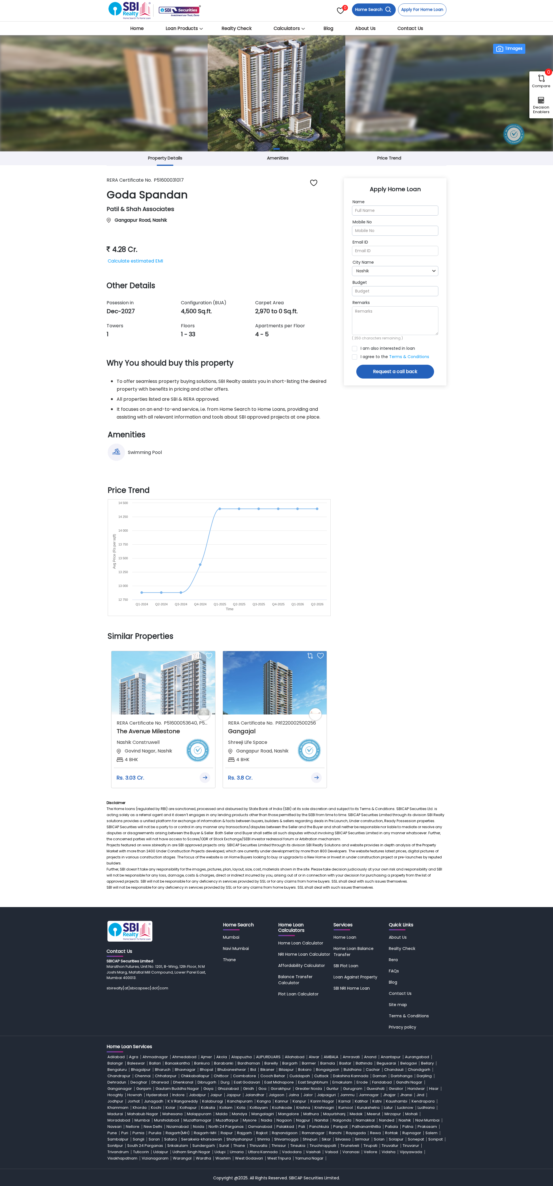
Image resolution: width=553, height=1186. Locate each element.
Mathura (311, 1114)
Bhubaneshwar (231, 1069)
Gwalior (396, 1088)
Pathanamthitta (366, 1126)
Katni (377, 1101)
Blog (328, 28)
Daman (380, 1076)
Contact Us (410, 28)
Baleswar (136, 1063)
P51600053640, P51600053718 (186, 723)
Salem (431, 1133)
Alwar (314, 1057)
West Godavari (249, 1158)
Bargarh (290, 1063)
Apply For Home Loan (422, 9)
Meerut (373, 1114)
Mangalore (288, 1114)
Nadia (266, 1120)
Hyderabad (157, 1095)
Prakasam (427, 1126)
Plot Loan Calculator (298, 994)
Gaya (208, 1088)
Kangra (264, 1101)
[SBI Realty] (129, 9)
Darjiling (424, 1076)
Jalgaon (276, 1095)
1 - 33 (188, 334)
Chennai (143, 1076)
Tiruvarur (411, 1145)
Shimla (263, 1139)
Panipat (340, 1126)
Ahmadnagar (155, 1057)
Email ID (360, 242)
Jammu (347, 1095)
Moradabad (118, 1120)
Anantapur (391, 1057)
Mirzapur (393, 1114)
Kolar (170, 1107)
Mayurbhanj (334, 1114)
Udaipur (160, 1152)
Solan (379, 1139)
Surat (224, 1145)
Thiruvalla (258, 1145)
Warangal (182, 1158)
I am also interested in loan (388, 348)
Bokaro (305, 1069)
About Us (365, 28)
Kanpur (299, 1101)
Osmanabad (260, 1126)
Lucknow (405, 1107)
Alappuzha (241, 1057)
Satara (170, 1139)
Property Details (165, 158)
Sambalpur (117, 1139)
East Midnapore (279, 1082)
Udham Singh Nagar (191, 1152)
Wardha (203, 1158)
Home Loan (345, 937)
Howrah (134, 1095)
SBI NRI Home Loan (352, 988)
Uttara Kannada (263, 1152)
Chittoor (221, 1076)
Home (137, 28)
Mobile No (362, 222)
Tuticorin (141, 1152)
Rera (393, 960)
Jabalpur (197, 1095)
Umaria (237, 1152)
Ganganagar (119, 1088)
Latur (388, 1107)
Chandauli (394, 1069)
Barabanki (223, 1063)
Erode (362, 1082)
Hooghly (115, 1095)
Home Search (369, 9)
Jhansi (406, 1095)
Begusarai (386, 1063)
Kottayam (259, 1107)
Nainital (321, 1120)
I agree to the (395, 357)
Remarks (361, 302)
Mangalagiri (262, 1114)
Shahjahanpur (239, 1139)
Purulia (155, 1133)
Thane (229, 960)
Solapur (396, 1139)
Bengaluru (117, 1069)
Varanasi (350, 1152)
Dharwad (160, 1082)
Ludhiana (426, 1107)
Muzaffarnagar (197, 1120)
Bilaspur (286, 1069)
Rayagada (356, 1133)
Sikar (326, 1139)
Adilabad (116, 1057)
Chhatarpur (166, 1076)
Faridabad (382, 1082)
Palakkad (285, 1126)
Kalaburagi (212, 1101)
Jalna (294, 1095)
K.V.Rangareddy (183, 1101)
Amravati (351, 1057)
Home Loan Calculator (300, 943)
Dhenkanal (183, 1082)
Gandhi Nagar (409, 1082)
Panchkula (319, 1126)
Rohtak (391, 1133)
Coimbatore (244, 1076)
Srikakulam (177, 1145)
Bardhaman (249, 1063)
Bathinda (364, 1063)
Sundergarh (203, 1145)
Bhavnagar (185, 1069)
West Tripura (279, 1158)
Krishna (303, 1107)
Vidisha (388, 1152)
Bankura (202, 1063)
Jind (420, 1095)
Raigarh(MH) (178, 1133)
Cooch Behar (272, 1076)
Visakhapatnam (122, 1158)
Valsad (331, 1152)
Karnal (344, 1101)
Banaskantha (177, 1063)
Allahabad (294, 1057)
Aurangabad (417, 1057)
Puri (124, 1133)
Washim (223, 1158)
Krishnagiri (324, 1107)
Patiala (391, 1126)
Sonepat (416, 1139)
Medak (356, 1114)
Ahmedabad (184, 1057)
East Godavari (247, 1082)
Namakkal (365, 1120)
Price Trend (389, 158)
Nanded (386, 1120)
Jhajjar (389, 1095)
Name (359, 202)
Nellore (132, 1126)
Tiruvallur (390, 1145)
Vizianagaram (155, 1158)
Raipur (227, 1133)
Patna (407, 1126)
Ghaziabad (228, 1088)
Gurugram (352, 1088)
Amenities (278, 158)
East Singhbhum (313, 1082)
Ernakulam (342, 1082)
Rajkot (262, 1133)
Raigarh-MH (205, 1133)
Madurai (115, 1114)
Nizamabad (177, 1126)
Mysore (250, 1120)
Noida (198, 1126)
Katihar (361, 1101)
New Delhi (153, 1126)
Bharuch (163, 1069)
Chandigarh (419, 1069)
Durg (225, 1082)
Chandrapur (118, 1076)
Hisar (434, 1088)
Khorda (140, 1107)
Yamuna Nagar (309, 1158)
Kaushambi (396, 1101)
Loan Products (182, 28)
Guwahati (376, 1088)
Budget (360, 282)
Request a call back (395, 371)
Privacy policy (402, 1027)
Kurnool (345, 1107)
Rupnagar (411, 1133)
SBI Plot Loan (346, 966)
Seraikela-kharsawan (201, 1139)
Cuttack (321, 1076)
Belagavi (408, 1063)
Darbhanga (401, 1076)
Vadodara (292, 1152)
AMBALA (331, 1057)
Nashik (405, 1120)
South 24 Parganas (145, 1145)
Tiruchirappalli (323, 1145)
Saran (154, 1139)
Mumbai (231, 937)
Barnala (327, 1063)
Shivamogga (286, 1139)
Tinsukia (297, 1145)
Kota (241, 1107)
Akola (221, 1057)
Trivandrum (118, 1152)
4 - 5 (262, 334)
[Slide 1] (276, 149)
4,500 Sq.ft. (196, 311)
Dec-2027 (121, 311)
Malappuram (199, 1114)
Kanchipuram (240, 1101)
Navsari (114, 1126)
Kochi (156, 1107)
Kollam (225, 1107)
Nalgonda (342, 1120)
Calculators (287, 28)
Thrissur (279, 1145)
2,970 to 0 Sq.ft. (276, 311)
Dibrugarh (207, 1082)
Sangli (138, 1139)
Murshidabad (166, 1120)
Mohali (411, 1114)
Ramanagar (313, 1133)
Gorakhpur (281, 1088)
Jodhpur (115, 1101)
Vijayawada (411, 1152)
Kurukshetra (368, 1107)
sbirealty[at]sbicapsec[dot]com (137, 988)
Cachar (373, 1069)
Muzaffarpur (227, 1120)
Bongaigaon (327, 1069)
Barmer (309, 1063)
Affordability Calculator (301, 965)
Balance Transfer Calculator (295, 980)
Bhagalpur (141, 1069)
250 (357, 338)
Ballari (155, 1063)
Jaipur (216, 1095)
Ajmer (206, 1057)
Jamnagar (369, 1095)
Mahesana (172, 1114)
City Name (363, 262)
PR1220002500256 (295, 723)
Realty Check (236, 28)
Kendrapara (423, 1101)
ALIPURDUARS (268, 1057)
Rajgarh (244, 1133)
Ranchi (335, 1133)
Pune (112, 1133)
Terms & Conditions (409, 357)
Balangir (115, 1063)
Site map (398, 1005)
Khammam (117, 1107)
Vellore (370, 1152)
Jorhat (134, 1101)
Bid (253, 1069)
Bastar (345, 1063)
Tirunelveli (349, 1145)
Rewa (375, 1133)
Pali (301, 1126)
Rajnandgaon (285, 1133)
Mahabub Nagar (142, 1114)
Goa (262, 1088)
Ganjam (143, 1088)
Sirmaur (362, 1139)
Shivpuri (310, 1139)
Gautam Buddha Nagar (177, 1088)
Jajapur (233, 1095)
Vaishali (313, 1152)
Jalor (308, 1095)
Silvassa (343, 1139)
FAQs (394, 971)
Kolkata (208, 1107)
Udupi (220, 1152)
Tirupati (370, 1145)
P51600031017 (169, 180)
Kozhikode (282, 1107)
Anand (370, 1057)
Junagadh (153, 1101)
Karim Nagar (322, 1101)
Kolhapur (188, 1107)
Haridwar (416, 1088)
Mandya (239, 1114)
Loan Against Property (355, 977)
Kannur (281, 1101)
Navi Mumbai (236, 948)
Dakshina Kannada (350, 1076)
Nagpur (303, 1120)
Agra (133, 1057)
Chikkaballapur (195, 1076)
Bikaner (267, 1069)
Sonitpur (115, 1145)
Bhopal (206, 1069)
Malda (222, 1114)
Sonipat (435, 1139)
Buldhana (352, 1069)
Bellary (427, 1063)
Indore (178, 1095)
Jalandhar (254, 1095)
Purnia (138, 1133)
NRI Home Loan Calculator (304, 954)
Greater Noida (308, 1088)
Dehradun (116, 1082)
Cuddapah (299, 1076)
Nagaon (284, 1120)
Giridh (248, 1088)
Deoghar (138, 1082)
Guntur (332, 1088)
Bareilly (271, 1063)
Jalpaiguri (326, 1095)
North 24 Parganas (226, 1126)
